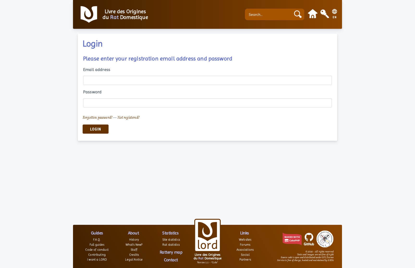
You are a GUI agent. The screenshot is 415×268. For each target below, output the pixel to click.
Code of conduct (96, 249)
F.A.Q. (97, 239)
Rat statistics (171, 244)
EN (335, 17)
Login (95, 129)
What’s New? (134, 244)
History (134, 239)
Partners (245, 259)
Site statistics (171, 239)
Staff (134, 249)
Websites (245, 239)
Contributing (97, 254)
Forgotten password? (97, 117)
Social (245, 254)
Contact (171, 259)
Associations (245, 249)
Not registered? (128, 117)
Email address (96, 69)
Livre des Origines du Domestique (125, 14)
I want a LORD (97, 259)
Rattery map (171, 252)
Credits (134, 254)
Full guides (97, 244)
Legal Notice (134, 259)
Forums (245, 244)
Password (92, 91)
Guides (97, 232)
